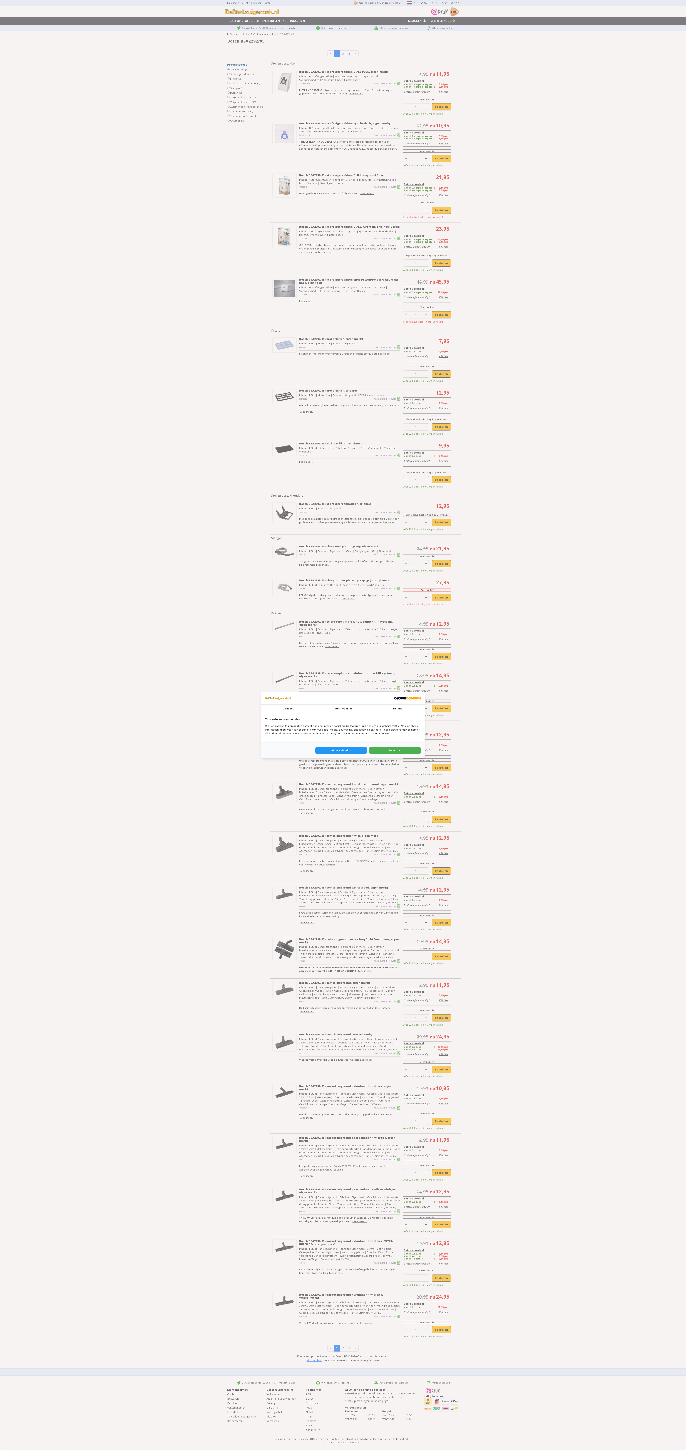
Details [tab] (397, 708)
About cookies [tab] (343, 708)
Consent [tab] (288, 708)
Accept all (394, 750)
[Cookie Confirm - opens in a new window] (407, 698)
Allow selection (341, 750)
